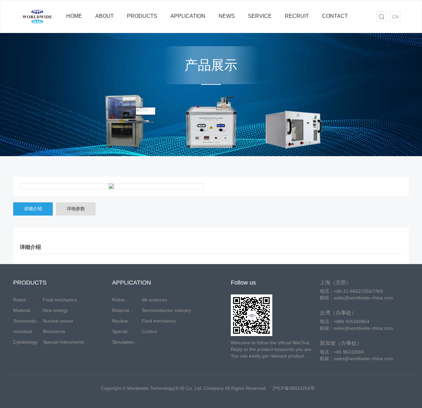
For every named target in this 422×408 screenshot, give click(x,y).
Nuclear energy (120, 322)
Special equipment (123, 333)
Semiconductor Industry (166, 310)
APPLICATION (187, 16)
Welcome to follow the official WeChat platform (270, 343)
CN (395, 16)
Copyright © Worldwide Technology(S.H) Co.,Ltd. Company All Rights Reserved (183, 388)
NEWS (227, 16)
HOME (74, 16)
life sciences (154, 299)
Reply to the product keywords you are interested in (271, 350)
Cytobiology (25, 342)
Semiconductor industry (28, 322)
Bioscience (54, 331)
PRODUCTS (142, 16)
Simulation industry (123, 343)
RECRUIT (297, 16)
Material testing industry (120, 312)
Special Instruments (63, 342)
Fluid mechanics (60, 299)
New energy (55, 310)
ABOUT (104, 16)
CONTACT (335, 16)
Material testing (21, 312)
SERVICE (260, 16)
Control (149, 331)
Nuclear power (58, 320)
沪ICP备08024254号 (293, 388)
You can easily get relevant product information (267, 356)
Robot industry (21, 301)
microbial (22, 331)
